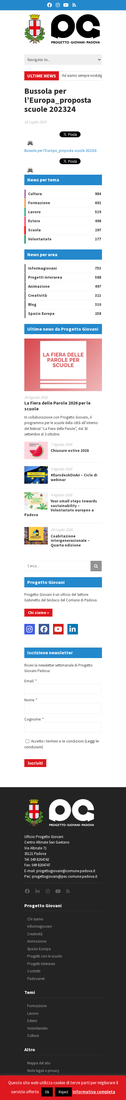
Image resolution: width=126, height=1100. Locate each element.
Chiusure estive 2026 (70, 450)
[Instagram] (29, 629)
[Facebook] (44, 629)
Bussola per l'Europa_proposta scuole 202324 (60, 150)
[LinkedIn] (72, 629)
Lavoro (34, 211)
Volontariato (40, 239)
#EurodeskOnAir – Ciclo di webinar (74, 477)
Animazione (39, 286)
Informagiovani (42, 268)
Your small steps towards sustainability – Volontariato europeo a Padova (60, 508)
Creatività (37, 295)
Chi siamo (35, 919)
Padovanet (36, 978)
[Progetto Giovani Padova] (62, 41)
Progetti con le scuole (44, 956)
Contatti (33, 971)
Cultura (35, 193)
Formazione (39, 202)
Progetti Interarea (45, 277)
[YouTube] (58, 629)
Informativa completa (94, 1091)
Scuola (34, 230)
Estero (34, 220)
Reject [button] (63, 1091)
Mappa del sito (38, 1063)
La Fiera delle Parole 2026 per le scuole (57, 405)
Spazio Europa (41, 313)
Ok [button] (47, 1091)
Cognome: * (34, 719)
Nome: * (30, 700)
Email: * (30, 681)
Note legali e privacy (43, 1070)
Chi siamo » (38, 612)
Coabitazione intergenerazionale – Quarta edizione (70, 541)
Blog (32, 304)
